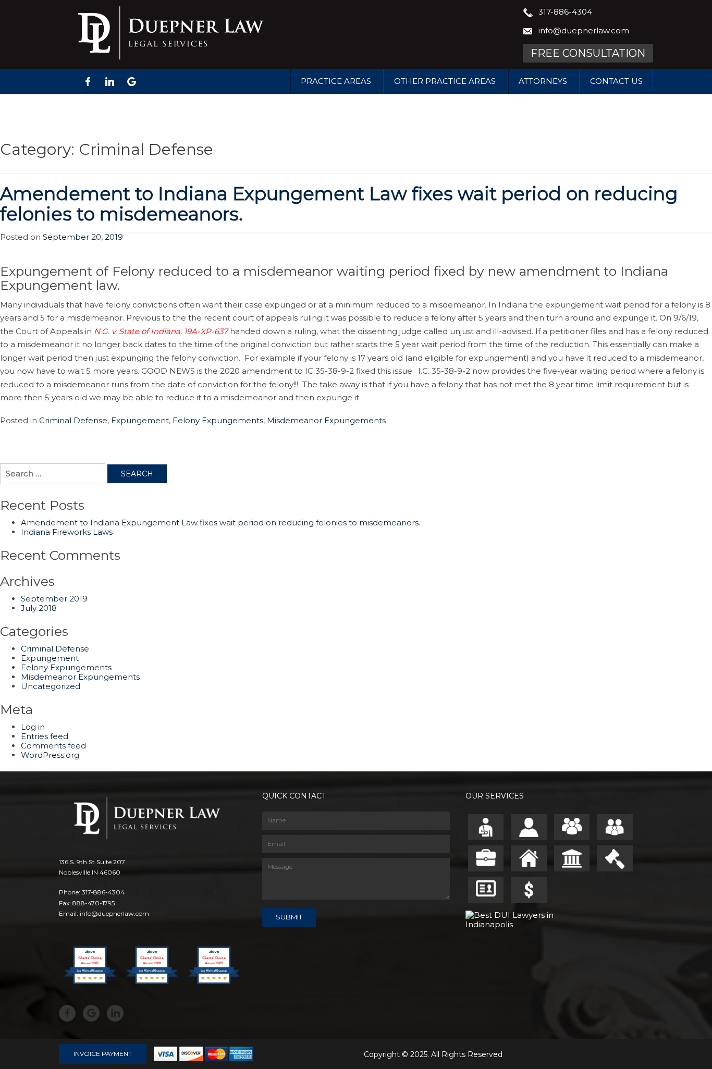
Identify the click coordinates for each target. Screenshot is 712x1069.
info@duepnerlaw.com (583, 30)
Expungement (140, 420)
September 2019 (54, 599)
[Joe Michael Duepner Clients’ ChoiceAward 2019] (214, 994)
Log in (33, 727)
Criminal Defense (73, 420)
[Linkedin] (109, 81)
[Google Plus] (131, 81)
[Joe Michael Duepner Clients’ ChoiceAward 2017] (90, 994)
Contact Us (616, 81)
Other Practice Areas (445, 81)
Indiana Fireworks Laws (67, 532)
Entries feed (44, 736)
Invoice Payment (102, 1054)
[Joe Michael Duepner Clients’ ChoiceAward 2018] (152, 994)
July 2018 (39, 608)
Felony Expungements (218, 420)
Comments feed (53, 746)
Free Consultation (588, 53)
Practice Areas (336, 81)
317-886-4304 (565, 12)
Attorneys (543, 81)
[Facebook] (87, 81)
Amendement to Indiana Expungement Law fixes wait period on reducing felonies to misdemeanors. (339, 203)
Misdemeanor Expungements (326, 420)
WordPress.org (50, 755)
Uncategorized (50, 686)
